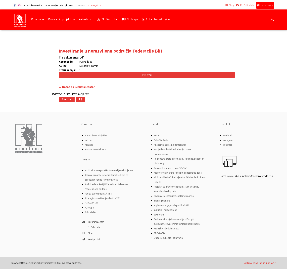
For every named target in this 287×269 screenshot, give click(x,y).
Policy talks (90, 212)
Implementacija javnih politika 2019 (172, 205)
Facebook (228, 135)
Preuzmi (147, 74)
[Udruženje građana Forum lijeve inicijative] (20, 19)
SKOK (157, 135)
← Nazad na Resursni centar (77, 86)
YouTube (227, 144)
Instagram (228, 140)
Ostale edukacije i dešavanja (168, 238)
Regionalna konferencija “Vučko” (171, 168)
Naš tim (88, 140)
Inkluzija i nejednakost (165, 210)
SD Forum (159, 214)
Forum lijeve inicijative (96, 135)
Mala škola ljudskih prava (166, 228)
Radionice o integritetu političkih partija (174, 196)
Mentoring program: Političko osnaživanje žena (178, 172)
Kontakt (89, 144)
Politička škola (161, 140)
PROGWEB (159, 233)
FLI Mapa (89, 207)
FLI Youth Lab (91, 203)
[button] (14, 5)
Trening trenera (162, 200)
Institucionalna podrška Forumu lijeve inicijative (109, 170)
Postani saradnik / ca (95, 149)
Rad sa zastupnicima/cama (98, 193)
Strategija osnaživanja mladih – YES (103, 198)
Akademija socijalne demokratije (170, 144)
